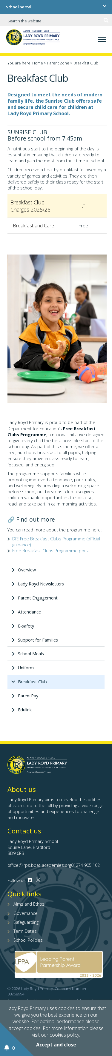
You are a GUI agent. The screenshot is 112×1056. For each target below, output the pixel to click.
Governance (25, 913)
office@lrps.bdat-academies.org (39, 865)
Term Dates (25, 931)
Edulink (25, 710)
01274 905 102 (85, 865)
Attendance (29, 612)
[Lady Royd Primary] (33, 39)
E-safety (26, 626)
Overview (27, 570)
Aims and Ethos (29, 904)
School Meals (31, 653)
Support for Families (38, 640)
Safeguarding (26, 922)
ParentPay (28, 696)
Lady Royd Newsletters (41, 584)
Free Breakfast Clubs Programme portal (51, 551)
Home (37, 63)
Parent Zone (58, 63)
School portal (18, 7)
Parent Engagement (38, 598)
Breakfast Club (32, 682)
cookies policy (64, 1035)
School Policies (28, 940)
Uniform (26, 667)
